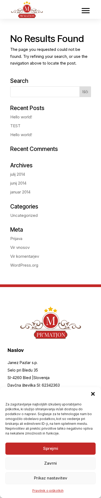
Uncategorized (24, 215)
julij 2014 (17, 174)
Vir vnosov (20, 247)
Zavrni (50, 463)
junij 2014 (18, 183)
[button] (93, 394)
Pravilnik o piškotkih (48, 491)
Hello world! (21, 116)
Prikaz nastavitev (50, 478)
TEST (15, 125)
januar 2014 (20, 192)
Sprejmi (50, 448)
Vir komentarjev (24, 256)
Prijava (16, 238)
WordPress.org (24, 265)
